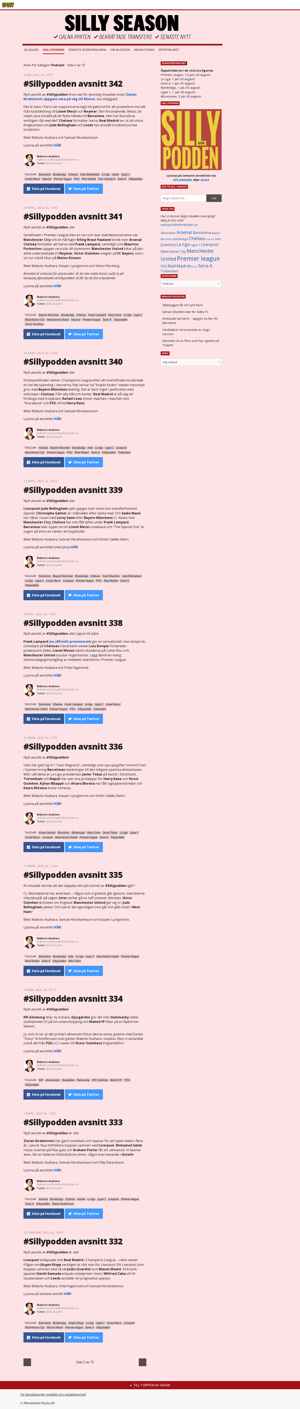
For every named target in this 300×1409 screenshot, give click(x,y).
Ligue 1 (195, 245)
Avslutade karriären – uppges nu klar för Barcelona (190, 320)
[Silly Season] (122, 27)
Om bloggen (120, 49)
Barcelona (202, 232)
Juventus (168, 244)
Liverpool (209, 244)
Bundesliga (180, 239)
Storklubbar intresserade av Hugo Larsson (186, 332)
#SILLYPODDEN (53, 49)
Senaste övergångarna (87, 49)
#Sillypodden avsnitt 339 (72, 489)
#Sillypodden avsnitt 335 (72, 874)
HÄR (57, 145)
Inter (218, 239)
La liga (183, 244)
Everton (210, 239)
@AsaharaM (54, 163)
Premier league (198, 258)
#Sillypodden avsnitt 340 (72, 361)
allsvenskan (168, 233)
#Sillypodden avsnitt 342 (72, 83)
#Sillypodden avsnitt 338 (72, 622)
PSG (164, 266)
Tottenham (169, 271)
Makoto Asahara (48, 156)
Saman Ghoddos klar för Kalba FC (185, 312)
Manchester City (173, 251)
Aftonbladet (182, 180)
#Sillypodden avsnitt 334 (72, 998)
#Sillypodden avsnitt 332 (72, 1241)
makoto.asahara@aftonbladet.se (57, 159)
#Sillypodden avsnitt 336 (72, 746)
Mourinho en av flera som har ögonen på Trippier (190, 343)
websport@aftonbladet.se (179, 225)
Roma (194, 266)
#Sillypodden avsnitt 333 (72, 1122)
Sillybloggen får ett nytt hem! (182, 305)
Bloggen (31, 49)
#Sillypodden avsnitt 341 (72, 216)
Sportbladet (169, 49)
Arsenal (184, 232)
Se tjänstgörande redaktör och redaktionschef (53, 1394)
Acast (205, 180)
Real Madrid (179, 266)
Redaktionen (144, 49)
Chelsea (197, 238)
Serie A (205, 266)
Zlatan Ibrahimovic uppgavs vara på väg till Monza (80, 96)
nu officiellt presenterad (70, 641)
